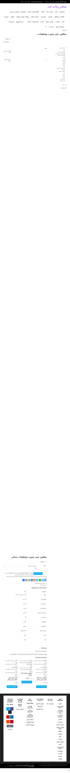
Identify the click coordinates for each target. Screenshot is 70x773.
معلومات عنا (50, 704)
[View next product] (3, 59)
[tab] (24, 583)
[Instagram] (10, 712)
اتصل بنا (10, 729)
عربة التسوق (40, 709)
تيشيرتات (63, 69)
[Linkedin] (11, 717)
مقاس (45, 565)
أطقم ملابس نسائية (61, 52)
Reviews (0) (42, 585)
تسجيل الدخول (40, 704)
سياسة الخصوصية (30, 710)
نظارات (64, 62)
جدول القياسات (30, 722)
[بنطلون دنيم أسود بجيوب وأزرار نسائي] (6, 55)
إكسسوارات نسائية (61, 55)
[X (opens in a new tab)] (4, 1)
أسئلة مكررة (30, 719)
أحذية (64, 50)
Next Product (7, 59)
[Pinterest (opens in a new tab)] (8, 1)
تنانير (64, 66)
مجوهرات (63, 60)
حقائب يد (63, 57)
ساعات (64, 58)
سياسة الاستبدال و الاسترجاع (30, 715)
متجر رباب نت (57, 6)
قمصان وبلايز (62, 79)
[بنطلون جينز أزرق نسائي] (6, 63)
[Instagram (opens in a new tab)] (10, 1)
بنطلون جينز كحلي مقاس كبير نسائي (41, 678)
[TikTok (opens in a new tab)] (15, 1)
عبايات (64, 76)
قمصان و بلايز (60, 725)
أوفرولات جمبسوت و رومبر (60, 53)
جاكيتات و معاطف (62, 71)
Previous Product (7, 51)
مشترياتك (40, 706)
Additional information (40, 583)
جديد (64, 73)
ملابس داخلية (62, 80)
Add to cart (38, 573)
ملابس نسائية (9, 576)
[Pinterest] (11, 721)
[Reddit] (8, 721)
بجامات (63, 63)
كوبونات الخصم (30, 725)
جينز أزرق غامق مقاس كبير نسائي (12, 678)
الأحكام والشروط (30, 707)
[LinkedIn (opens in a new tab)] (12, 1)
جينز (13, 576)
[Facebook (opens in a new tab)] (6, 1)
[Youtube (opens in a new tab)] (14, 1)
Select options (41, 686)
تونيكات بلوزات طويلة (61, 68)
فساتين (63, 77)
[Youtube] (8, 717)
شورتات (63, 74)
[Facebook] (11, 708)
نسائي (45, 578)
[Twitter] (8, 708)
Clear (36, 568)
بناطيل (16, 573)
